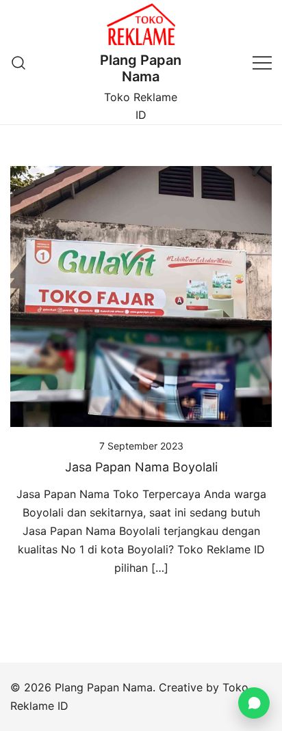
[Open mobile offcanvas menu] (262, 62)
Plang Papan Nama (140, 68)
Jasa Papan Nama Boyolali (141, 467)
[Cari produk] (18, 62)
